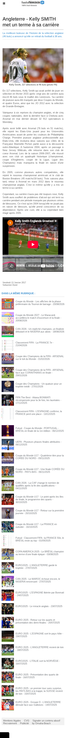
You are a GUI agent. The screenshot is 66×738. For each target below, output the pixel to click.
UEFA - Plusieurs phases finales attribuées (38, 441)
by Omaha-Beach (41, 723)
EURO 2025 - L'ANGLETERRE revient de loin (40, 647)
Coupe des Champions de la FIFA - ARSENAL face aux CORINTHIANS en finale (40, 371)
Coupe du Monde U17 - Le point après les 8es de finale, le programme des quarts (39, 498)
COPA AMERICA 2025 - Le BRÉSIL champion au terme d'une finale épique (40, 553)
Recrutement (10, 723)
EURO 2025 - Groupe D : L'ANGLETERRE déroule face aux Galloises (38, 703)
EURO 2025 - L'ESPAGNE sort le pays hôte (39, 633)
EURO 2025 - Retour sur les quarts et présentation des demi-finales (35, 621)
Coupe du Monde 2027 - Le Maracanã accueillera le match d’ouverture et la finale (38, 316)
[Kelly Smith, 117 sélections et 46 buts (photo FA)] (33, 49)
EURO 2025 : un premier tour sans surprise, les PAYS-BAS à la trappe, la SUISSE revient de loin (39, 691)
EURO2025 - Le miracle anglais (32, 606)
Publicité (24, 723)
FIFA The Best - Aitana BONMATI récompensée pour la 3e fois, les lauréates (38, 398)
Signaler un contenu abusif (46, 720)
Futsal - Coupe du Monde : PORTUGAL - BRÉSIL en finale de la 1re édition (37, 429)
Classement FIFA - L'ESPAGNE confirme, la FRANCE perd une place (39, 412)
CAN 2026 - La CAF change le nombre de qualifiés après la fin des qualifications (37, 484)
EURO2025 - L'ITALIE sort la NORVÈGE (37, 661)
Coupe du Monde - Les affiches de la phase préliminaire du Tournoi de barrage (38, 302)
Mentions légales (12, 720)
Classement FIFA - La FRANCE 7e (34, 342)
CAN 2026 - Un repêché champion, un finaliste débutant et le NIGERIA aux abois (40, 330)
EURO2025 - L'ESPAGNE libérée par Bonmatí (40, 592)
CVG (26, 720)
